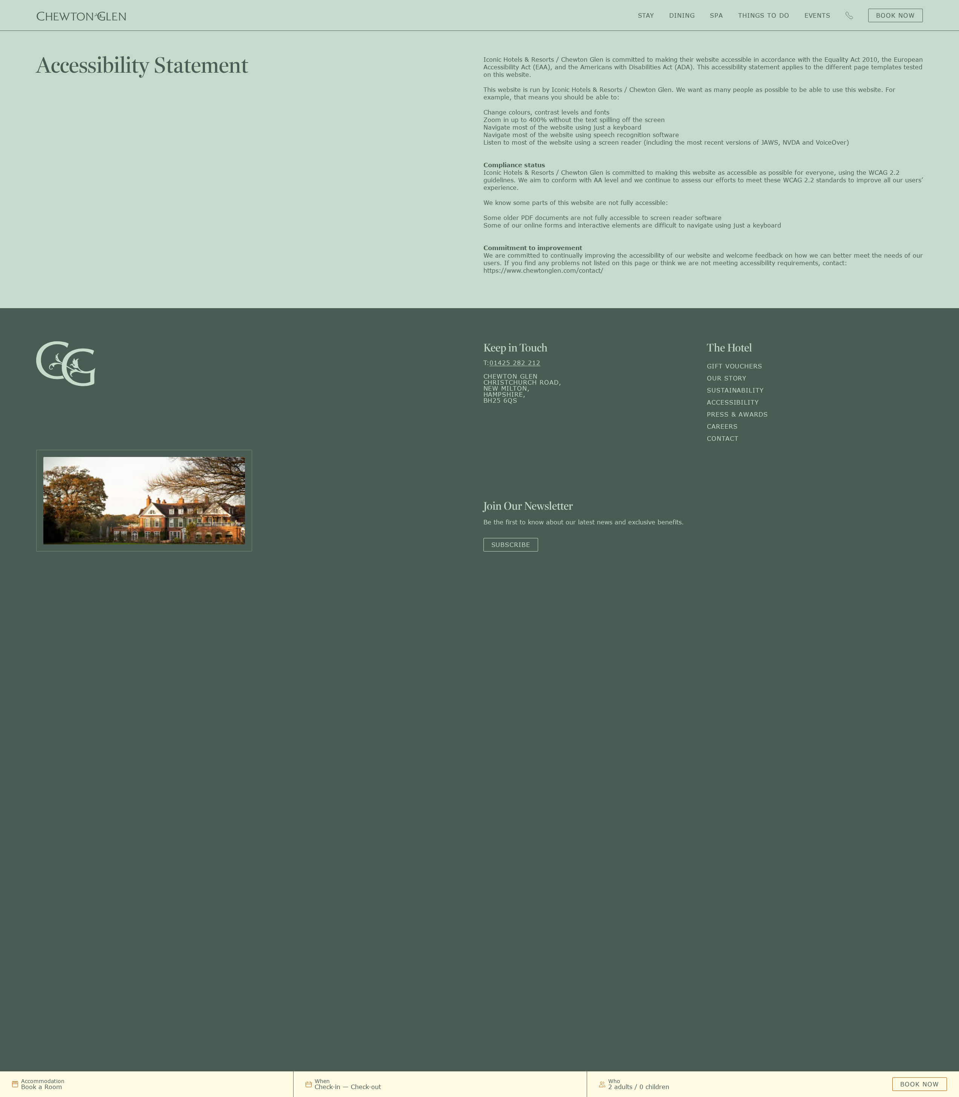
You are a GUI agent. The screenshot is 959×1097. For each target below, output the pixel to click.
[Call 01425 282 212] (849, 15)
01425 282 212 (514, 362)
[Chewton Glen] (81, 15)
